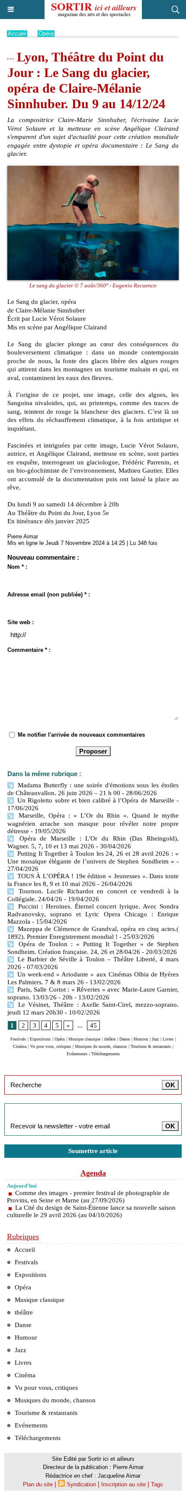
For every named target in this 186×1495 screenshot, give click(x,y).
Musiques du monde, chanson (101, 1046)
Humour (141, 1039)
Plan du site (38, 1484)
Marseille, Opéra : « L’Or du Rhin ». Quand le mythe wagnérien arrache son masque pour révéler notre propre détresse (93, 823)
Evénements (77, 1053)
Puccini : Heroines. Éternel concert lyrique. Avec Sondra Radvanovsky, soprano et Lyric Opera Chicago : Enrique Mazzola (93, 914)
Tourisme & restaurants (151, 1046)
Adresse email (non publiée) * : (48, 594)
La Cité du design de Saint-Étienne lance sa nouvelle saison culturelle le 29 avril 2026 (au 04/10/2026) (91, 1211)
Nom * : (17, 567)
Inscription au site (123, 1484)
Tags (157, 1484)
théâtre (109, 1039)
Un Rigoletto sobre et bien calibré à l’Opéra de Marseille (94, 800)
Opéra (46, 33)
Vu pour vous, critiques (50, 1046)
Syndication (81, 1484)
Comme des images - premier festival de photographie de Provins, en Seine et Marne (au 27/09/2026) (88, 1196)
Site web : (20, 622)
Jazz (155, 1039)
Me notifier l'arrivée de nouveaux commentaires (81, 734)
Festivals (18, 1039)
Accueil (17, 33)
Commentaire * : (29, 650)
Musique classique (84, 1039)
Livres (168, 1039)
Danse (124, 1039)
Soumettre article (93, 1150)
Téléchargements (105, 1053)
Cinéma (19, 1046)
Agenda (93, 1173)
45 (93, 1025)
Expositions (40, 1039)
